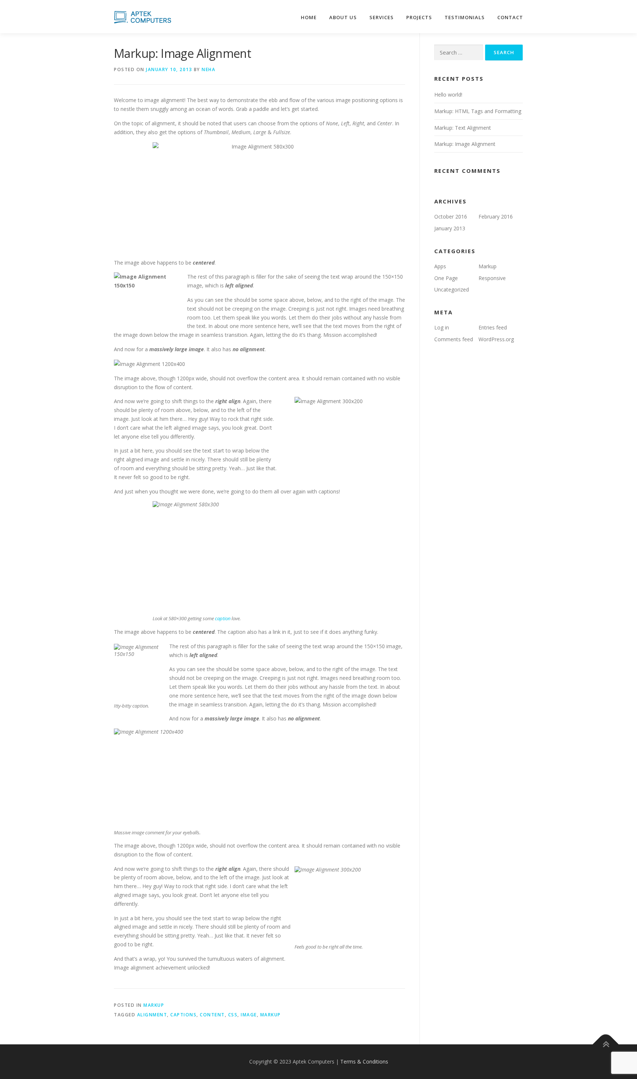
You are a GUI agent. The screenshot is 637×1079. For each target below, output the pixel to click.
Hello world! (448, 94)
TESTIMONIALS (465, 17)
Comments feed (453, 339)
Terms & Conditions (364, 1061)
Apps (440, 266)
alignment (152, 1015)
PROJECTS (419, 17)
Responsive (492, 278)
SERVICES (381, 17)
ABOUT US (343, 17)
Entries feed (492, 327)
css (233, 1015)
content (212, 1015)
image (249, 1015)
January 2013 (449, 228)
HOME (309, 17)
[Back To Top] (606, 1044)
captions (183, 1015)
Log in (441, 327)
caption (222, 618)
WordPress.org (496, 339)
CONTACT (510, 17)
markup (270, 1015)
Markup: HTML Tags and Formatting (477, 111)
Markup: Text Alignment (462, 127)
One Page (446, 278)
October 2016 (450, 216)
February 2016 (495, 216)
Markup (153, 1005)
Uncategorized (451, 289)
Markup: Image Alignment (464, 143)
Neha (208, 69)
